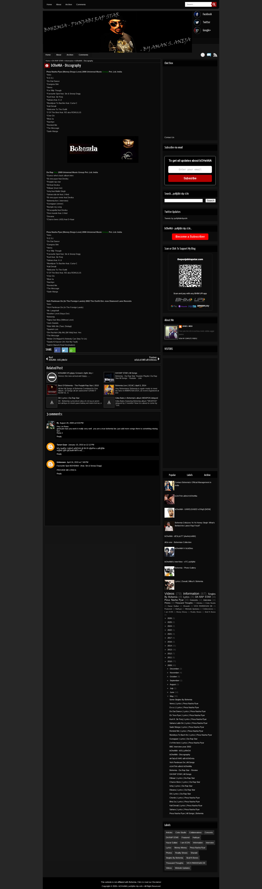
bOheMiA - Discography (179, 754)
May (172, 696)
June (172, 692)
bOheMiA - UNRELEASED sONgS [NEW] (192, 509)
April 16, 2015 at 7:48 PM (77, 462)
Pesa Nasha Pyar (174, 600)
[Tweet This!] (65, 351)
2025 (170, 622)
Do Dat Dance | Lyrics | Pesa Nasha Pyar (187, 711)
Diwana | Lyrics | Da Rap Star (182, 790)
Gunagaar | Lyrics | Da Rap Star (183, 739)
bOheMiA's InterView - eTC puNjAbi (180, 562)
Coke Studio (211, 603)
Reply (59, 436)
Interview (207, 600)
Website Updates (192, 609)
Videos (169, 593)
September (175, 680)
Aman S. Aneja (48, 65)
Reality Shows (196, 612)
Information (69, 61)
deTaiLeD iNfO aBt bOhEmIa (181, 758)
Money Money (181, 612)
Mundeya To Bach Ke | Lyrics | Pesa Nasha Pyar (190, 735)
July (172, 688)
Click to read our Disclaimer (149, 882)
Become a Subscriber (190, 236)
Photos (168, 603)
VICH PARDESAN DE (203, 606)
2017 (170, 638)
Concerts (194, 600)
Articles (199, 603)
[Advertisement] (190, 413)
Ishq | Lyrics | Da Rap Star (180, 786)
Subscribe (190, 178)
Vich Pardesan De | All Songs (182, 762)
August (173, 684)
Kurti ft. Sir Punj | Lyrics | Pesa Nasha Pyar (188, 719)
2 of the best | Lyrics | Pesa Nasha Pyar (186, 743)
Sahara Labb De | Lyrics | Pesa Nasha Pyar (188, 723)
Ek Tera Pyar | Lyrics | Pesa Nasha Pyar (187, 715)
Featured (168, 609)
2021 (170, 634)
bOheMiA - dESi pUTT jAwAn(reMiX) (180, 536)
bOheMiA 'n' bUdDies (184, 548)
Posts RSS (215, 55)
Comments (81, 4)
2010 (170, 661)
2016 (170, 642)
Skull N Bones (210, 612)
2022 (170, 630)
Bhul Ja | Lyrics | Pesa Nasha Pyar (184, 802)
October (174, 676)
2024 (170, 626)
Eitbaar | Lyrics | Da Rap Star (182, 778)
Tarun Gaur (62, 445)
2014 (170, 646)
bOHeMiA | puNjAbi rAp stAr (131, 886)
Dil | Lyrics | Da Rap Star (68, 398)
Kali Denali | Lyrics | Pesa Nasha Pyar (185, 805)
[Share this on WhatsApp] (72, 351)
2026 (170, 618)
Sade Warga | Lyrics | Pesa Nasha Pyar (186, 727)
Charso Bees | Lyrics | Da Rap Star (184, 782)
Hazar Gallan (173, 606)
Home (49, 4)
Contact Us (169, 137)
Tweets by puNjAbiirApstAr (176, 218)
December (174, 669)
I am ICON (169, 612)
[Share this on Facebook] (57, 351)
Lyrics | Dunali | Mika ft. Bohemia (189, 581)
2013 (170, 650)
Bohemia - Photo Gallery (185, 568)
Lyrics (186, 597)
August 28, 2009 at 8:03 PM (71, 423)
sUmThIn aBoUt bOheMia (186, 496)
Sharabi (186, 606)
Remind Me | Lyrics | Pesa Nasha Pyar (186, 731)
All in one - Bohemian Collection (178, 542)
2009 (170, 665)
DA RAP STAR (57, 61)
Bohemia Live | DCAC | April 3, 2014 (130, 385)
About (58, 4)
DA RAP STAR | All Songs (126, 373)
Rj (58, 423)
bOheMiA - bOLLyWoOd (180, 751)
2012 (170, 653)
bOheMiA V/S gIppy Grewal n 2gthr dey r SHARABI (75, 373)
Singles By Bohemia (174, 858)
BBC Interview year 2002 (180, 747)
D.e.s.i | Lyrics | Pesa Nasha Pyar (184, 707)
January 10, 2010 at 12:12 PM (81, 445)
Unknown (61, 462)
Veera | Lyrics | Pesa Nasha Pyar (183, 703)
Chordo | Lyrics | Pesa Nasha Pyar (184, 798)
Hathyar (178, 609)
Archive (68, 4)
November (174, 673)
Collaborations (208, 609)
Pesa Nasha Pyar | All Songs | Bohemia (186, 813)
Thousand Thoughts (184, 603)
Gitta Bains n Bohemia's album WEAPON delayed (136, 398)
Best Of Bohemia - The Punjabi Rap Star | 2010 (78, 385)
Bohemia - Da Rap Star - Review (183, 770)
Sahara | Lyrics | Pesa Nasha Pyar (184, 809)
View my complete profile (188, 338)
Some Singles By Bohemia (180, 699)
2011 (170, 657)
